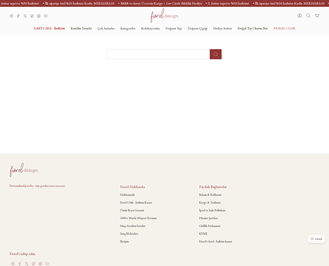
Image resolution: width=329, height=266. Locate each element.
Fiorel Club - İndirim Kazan (136, 202)
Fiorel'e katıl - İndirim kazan (215, 241)
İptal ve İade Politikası (212, 210)
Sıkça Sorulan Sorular (132, 226)
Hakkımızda (127, 195)
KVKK (203, 234)
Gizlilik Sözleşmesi (209, 226)
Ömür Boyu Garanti (132, 210)
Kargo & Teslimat (210, 202)
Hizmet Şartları (208, 218)
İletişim (124, 241)
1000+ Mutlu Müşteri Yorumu (138, 218)
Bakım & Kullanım (210, 195)
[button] (127, 28)
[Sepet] (317, 15)
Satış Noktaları (129, 234)
